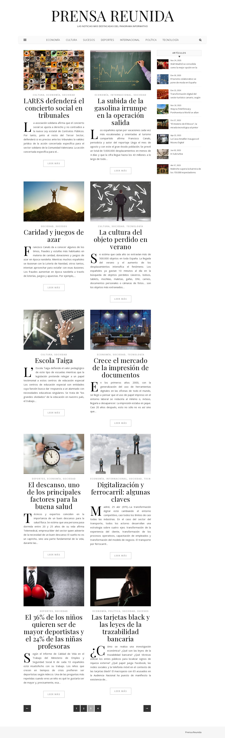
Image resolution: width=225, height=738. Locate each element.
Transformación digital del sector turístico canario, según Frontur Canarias (185, 96)
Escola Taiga (54, 360)
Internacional (130, 39)
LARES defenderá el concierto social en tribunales (54, 107)
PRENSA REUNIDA (112, 15)
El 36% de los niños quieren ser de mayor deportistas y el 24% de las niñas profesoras (54, 631)
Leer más (54, 163)
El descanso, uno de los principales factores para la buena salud (54, 495)
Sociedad (68, 95)
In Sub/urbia (176, 153)
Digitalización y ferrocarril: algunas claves (120, 491)
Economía (53, 39)
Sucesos (89, 39)
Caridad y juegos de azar (54, 236)
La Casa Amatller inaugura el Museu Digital (184, 140)
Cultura (71, 39)
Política (151, 39)
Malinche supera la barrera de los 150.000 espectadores (185, 170)
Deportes (107, 39)
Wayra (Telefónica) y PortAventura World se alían (184, 110)
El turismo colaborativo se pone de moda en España (183, 80)
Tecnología (171, 39)
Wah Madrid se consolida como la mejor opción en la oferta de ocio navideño (183, 66)
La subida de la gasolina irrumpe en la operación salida (120, 111)
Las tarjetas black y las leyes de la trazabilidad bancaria (120, 628)
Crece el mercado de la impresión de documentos (120, 367)
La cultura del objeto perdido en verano (121, 239)
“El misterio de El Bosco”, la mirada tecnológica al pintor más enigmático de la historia (185, 126)
